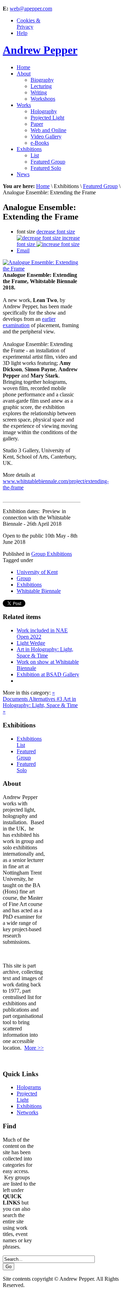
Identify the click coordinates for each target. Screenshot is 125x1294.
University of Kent (37, 572)
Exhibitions (29, 585)
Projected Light (27, 1097)
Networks (27, 1112)
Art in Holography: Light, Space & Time (45, 652)
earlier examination (29, 322)
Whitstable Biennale (39, 591)
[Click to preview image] (42, 269)
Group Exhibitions (51, 554)
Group (24, 578)
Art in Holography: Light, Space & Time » (40, 705)
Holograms (29, 1087)
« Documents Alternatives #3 (33, 696)
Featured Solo (26, 767)
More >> (34, 1048)
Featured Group (100, 186)
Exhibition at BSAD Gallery (48, 674)
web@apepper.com (31, 9)
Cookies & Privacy (28, 23)
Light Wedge (31, 643)
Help (22, 33)
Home (43, 186)
